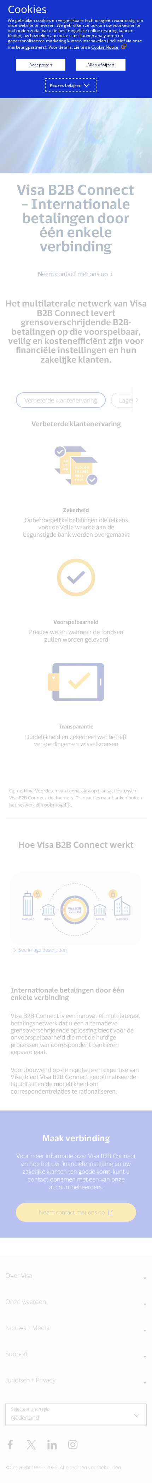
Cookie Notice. (105, 47)
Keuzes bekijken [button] (65, 85)
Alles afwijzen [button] (100, 65)
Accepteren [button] (40, 65)
